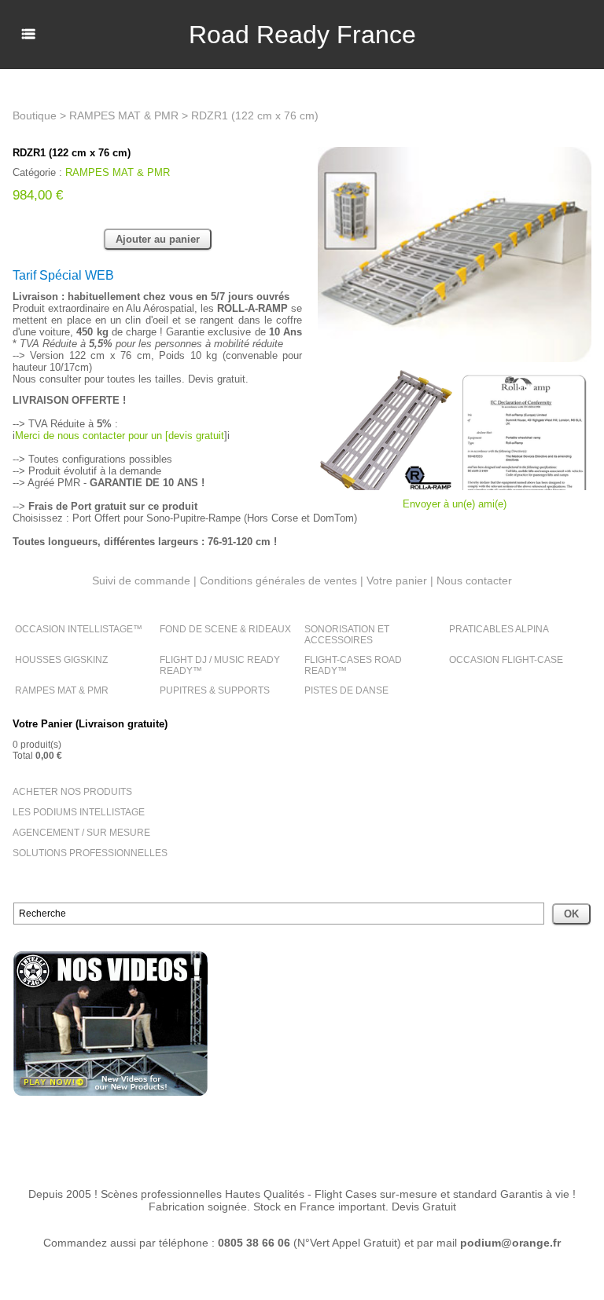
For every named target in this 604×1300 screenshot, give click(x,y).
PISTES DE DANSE (346, 690)
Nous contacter (474, 580)
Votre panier (396, 580)
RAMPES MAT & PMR (62, 690)
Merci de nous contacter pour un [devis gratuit (119, 435)
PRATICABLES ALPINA (499, 629)
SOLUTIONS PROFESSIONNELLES (90, 853)
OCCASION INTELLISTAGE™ (78, 629)
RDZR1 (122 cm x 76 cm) (255, 115)
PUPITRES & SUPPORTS (215, 690)
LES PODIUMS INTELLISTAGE (79, 812)
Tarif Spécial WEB (63, 275)
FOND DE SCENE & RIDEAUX (225, 629)
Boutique (35, 115)
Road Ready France (302, 34)
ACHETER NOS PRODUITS (72, 791)
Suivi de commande (141, 580)
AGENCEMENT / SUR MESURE (81, 832)
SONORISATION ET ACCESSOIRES (346, 635)
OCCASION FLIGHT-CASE (506, 659)
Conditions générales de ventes (278, 580)
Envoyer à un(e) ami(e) (454, 504)
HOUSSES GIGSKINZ (61, 659)
